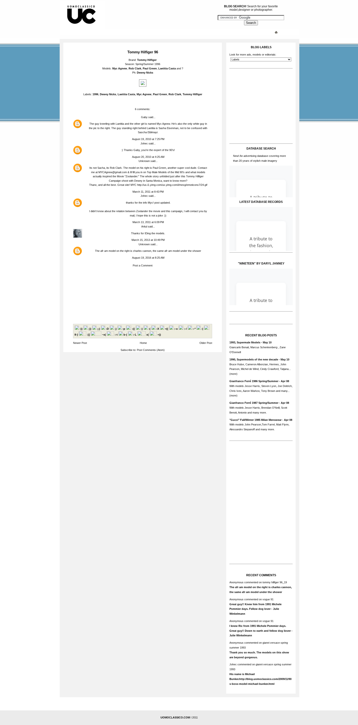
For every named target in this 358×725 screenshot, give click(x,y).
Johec (144, 143)
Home (143, 342)
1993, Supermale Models (244, 342)
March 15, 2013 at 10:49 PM (148, 239)
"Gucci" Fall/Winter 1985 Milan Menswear (255, 419)
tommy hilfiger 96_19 (275, 582)
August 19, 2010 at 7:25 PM (148, 139)
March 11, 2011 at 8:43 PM (148, 191)
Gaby (144, 117)
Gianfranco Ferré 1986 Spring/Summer (253, 381)
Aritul (144, 226)
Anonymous (236, 582)
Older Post (205, 342)
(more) (233, 373)
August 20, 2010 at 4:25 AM (148, 156)
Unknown (144, 161)
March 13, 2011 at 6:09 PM (148, 222)
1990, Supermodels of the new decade (253, 359)
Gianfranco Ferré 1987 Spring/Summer (253, 402)
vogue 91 (268, 599)
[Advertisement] (158, 32)
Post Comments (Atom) (151, 349)
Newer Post (80, 342)
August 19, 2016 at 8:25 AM (148, 257)
